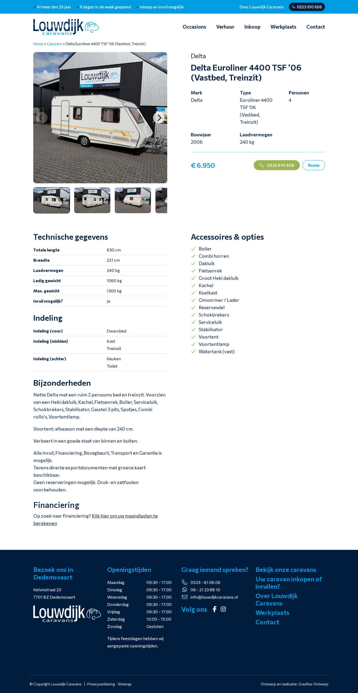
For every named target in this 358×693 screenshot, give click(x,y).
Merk (196, 92)
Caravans (54, 43)
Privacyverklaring (101, 684)
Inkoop (252, 27)
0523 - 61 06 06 (205, 582)
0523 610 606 (309, 6)
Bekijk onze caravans (286, 569)
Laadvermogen (256, 134)
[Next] (159, 117)
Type (245, 92)
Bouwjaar (201, 134)
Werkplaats (283, 27)
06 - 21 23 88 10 (205, 589)
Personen (299, 92)
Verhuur (225, 27)
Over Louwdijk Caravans (262, 6)
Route (313, 165)
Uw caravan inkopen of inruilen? (289, 582)
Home (38, 43)
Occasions (194, 27)
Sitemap (125, 684)
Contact (315, 27)
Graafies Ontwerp (313, 684)
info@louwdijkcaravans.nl (214, 596)
